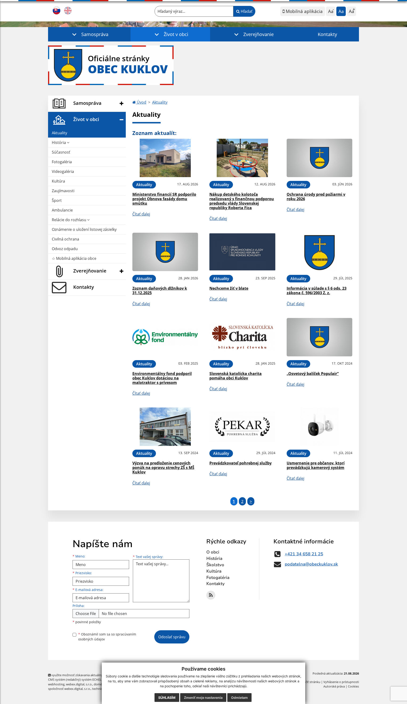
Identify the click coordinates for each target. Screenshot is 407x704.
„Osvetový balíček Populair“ (313, 373)
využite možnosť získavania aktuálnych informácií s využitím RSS (96, 675)
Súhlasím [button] (166, 698)
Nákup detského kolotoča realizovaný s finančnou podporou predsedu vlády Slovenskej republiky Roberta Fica (241, 201)
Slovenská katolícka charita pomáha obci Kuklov (235, 376)
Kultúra (58, 181)
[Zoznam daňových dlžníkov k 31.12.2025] (165, 252)
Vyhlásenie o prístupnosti (341, 682)
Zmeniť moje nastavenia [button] (203, 698)
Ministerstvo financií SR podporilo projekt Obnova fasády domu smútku (164, 199)
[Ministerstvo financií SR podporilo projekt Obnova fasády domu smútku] (165, 158)
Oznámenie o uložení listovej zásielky (84, 229)
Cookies (353, 686)
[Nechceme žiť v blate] (242, 252)
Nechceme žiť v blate (228, 288)
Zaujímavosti (63, 190)
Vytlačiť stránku (309, 682)
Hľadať (246, 11)
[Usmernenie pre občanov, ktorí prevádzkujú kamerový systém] (319, 426)
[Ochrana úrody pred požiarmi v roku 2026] (319, 158)
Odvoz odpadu (65, 248)
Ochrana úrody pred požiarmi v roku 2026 (316, 196)
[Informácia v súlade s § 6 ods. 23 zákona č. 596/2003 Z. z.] (319, 252)
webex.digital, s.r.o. (79, 684)
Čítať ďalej (141, 214)
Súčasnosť (61, 152)
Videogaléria (63, 171)
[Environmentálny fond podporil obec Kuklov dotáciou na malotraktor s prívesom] (165, 337)
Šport (57, 200)
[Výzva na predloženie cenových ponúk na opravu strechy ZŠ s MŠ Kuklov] (165, 426)
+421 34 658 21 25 (304, 554)
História (59, 142)
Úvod (141, 102)
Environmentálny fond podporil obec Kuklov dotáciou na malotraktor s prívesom (162, 378)
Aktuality (59, 132)
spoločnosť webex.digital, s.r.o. (69, 689)
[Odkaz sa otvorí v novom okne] (210, 595)
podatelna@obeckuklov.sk (311, 564)
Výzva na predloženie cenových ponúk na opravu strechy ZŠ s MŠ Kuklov (163, 467)
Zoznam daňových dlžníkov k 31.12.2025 (159, 290)
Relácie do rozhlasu (69, 219)
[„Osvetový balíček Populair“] (319, 337)
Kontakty (327, 34)
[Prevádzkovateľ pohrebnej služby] (242, 426)
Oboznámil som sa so (107, 636)
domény (99, 684)
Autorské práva (334, 686)
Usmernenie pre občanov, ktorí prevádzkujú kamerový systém (316, 465)
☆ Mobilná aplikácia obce (74, 258)
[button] (89, 34)
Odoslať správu (171, 636)
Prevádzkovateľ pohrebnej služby (240, 463)
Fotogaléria (62, 161)
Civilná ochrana (65, 239)
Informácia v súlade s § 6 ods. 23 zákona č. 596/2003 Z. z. (316, 290)
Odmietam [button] (239, 698)
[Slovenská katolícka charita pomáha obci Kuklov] (242, 337)
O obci (212, 552)
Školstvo (215, 565)
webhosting (56, 684)
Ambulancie (62, 210)
